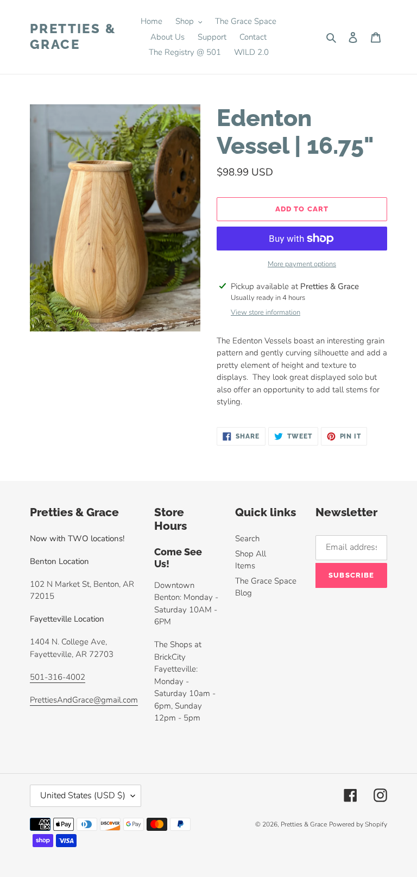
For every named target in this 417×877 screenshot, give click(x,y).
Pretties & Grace (73, 36)
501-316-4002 (57, 677)
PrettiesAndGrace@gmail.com (84, 699)
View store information (265, 312)
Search (247, 538)
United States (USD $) (82, 795)
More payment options (302, 264)
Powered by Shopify (358, 824)
